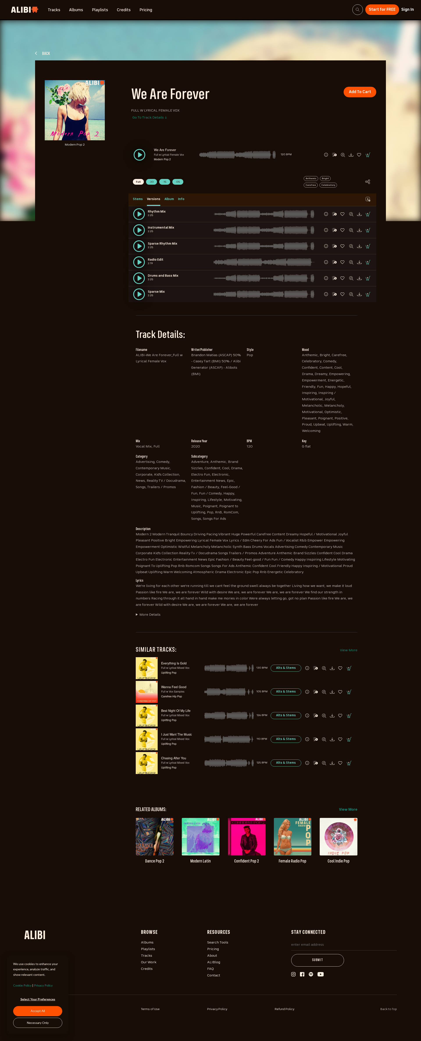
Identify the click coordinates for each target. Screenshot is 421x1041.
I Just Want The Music (176, 734)
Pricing (145, 10)
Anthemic (311, 178)
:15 (164, 182)
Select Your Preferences (37, 999)
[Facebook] (302, 975)
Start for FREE (382, 10)
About (212, 956)
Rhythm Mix (157, 211)
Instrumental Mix (161, 227)
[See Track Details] (326, 154)
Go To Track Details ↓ (149, 117)
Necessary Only (38, 1023)
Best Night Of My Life (176, 710)
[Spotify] (311, 975)
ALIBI (35, 936)
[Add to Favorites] (359, 154)
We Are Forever (165, 150)
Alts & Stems (286, 667)
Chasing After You (173, 758)
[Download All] (367, 199)
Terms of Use (150, 1009)
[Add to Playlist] (334, 154)
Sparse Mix (156, 291)
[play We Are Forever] (139, 214)
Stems (138, 199)
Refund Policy (284, 1009)
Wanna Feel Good (173, 687)
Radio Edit (155, 259)
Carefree (311, 185)
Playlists (100, 10)
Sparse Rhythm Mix (162, 243)
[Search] (357, 9)
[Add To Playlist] (315, 668)
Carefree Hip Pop (171, 696)
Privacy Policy (43, 985)
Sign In (407, 10)
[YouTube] (321, 975)
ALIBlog (213, 962)
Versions (153, 199)
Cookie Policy (22, 985)
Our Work (148, 962)
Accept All (38, 1011)
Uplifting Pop (169, 672)
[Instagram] (293, 975)
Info (181, 199)
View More (348, 650)
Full (138, 182)
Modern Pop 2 (162, 159)
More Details (150, 615)
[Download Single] (351, 154)
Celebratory (328, 185)
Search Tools (217, 942)
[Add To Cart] (367, 154)
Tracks (54, 10)
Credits (124, 10)
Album (169, 199)
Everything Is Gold (174, 663)
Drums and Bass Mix (163, 275)
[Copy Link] (367, 181)
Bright (325, 178)
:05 (178, 182)
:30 (151, 182)
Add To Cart (360, 92)
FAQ (210, 969)
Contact (213, 975)
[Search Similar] (342, 154)
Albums (76, 10)
